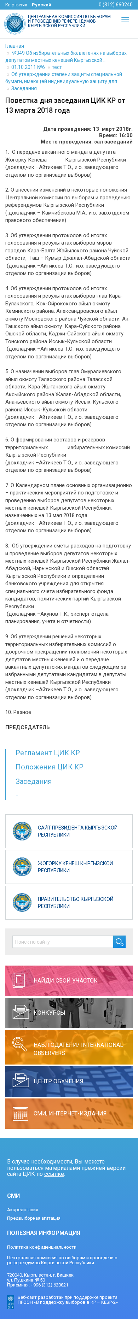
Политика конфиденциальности (41, 1247)
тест (57, 67)
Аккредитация (22, 1209)
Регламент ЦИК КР (48, 753)
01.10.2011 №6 (28, 67)
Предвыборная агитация (34, 1218)
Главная (14, 46)
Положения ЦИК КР (50, 767)
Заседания (24, 88)
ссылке (54, 1174)
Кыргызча (16, 4)
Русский (41, 4)
